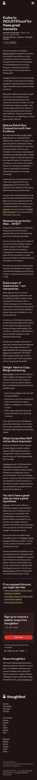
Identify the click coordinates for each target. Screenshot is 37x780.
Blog (4, 725)
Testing (6, 39)
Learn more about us (24, 680)
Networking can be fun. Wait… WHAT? (17, 222)
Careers (5, 720)
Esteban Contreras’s (10, 295)
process (6, 84)
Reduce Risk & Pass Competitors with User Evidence (17, 128)
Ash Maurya (7, 464)
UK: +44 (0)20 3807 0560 (25, 770)
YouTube (6, 746)
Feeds (5, 751)
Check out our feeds (15, 651)
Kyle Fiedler (6, 32)
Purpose (6, 722)
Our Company (7, 718)
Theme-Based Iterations (13, 602)
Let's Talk (6, 711)
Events (5, 727)
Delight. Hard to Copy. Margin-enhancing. (16, 369)
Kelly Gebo (16, 32)
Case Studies (7, 706)
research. (6, 209)
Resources (6, 709)
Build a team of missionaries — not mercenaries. (14, 285)
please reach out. (9, 571)
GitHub (5, 744)
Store (5, 732)
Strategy (29, 37)
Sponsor (6, 730)
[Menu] (33, 3)
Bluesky (5, 741)
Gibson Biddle (8, 374)
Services (6, 704)
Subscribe (19, 637)
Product (20, 37)
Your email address (11, 627)
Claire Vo (6, 505)
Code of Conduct (8, 772)
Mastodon (6, 739)
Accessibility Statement (21, 772)
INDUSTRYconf (8, 54)
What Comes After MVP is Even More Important (17, 440)
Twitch (5, 749)
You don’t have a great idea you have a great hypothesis (16, 498)
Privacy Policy (7, 774)
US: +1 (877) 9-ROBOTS (9, 770)
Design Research (9, 37)
